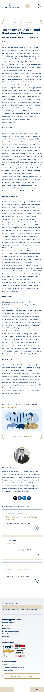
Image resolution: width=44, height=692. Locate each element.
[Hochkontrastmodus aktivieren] (40, 6)
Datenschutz (7, 625)
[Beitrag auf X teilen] (15, 498)
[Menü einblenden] (34, 6)
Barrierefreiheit (8, 623)
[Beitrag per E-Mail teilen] (29, 498)
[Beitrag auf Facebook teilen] (20, 498)
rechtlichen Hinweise (9, 407)
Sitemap (5, 637)
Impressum (6, 628)
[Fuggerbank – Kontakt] (36, 689)
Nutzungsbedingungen (11, 631)
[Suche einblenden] (7, 689)
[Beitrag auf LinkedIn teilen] (24, 498)
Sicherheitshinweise (10, 634)
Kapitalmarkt (7, 607)
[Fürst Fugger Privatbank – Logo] (11, 8)
